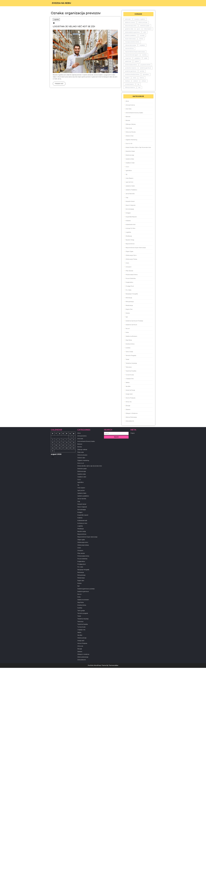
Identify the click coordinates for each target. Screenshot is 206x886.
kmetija (142, 35)
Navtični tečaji (130, 240)
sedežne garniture (130, 71)
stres (134, 77)
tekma (142, 77)
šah (139, 87)
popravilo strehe (145, 64)
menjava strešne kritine (132, 42)
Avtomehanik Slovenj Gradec (134, 112)
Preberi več (58, 83)
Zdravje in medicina (131, 413)
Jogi (127, 197)
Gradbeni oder (130, 163)
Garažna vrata (130, 159)
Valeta (127, 382)
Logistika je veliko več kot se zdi (74, 26)
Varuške (128, 386)
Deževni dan (129, 136)
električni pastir (144, 25)
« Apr (52, 457)
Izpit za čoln (129, 182)
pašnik (137, 61)
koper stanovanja (130, 38)
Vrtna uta (128, 401)
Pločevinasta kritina (131, 274)
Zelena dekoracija (131, 417)
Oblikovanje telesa (131, 259)
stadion (127, 77)
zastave (135, 81)
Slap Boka (129, 340)
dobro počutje (142, 22)
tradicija (127, 81)
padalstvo (137, 58)
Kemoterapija (130, 209)
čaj (138, 84)
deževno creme (130, 22)
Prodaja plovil (130, 286)
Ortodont (128, 267)
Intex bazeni (147, 29)
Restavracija (129, 305)
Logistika (56, 19)
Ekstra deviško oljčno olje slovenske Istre (138, 147)
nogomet (128, 58)
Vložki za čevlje (130, 390)
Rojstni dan (129, 309)
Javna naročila (130, 193)
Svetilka (128, 348)
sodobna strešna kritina (132, 74)
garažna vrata (129, 29)
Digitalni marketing (131, 139)
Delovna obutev (131, 132)
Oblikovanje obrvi (131, 255)
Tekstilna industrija (131, 363)
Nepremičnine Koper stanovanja (136, 247)
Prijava (132, 433)
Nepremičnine (130, 243)
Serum (128, 328)
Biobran (128, 116)
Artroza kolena (130, 105)
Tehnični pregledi (131, 355)
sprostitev (146, 74)
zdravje (144, 81)
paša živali (128, 61)
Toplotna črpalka (131, 371)
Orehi (127, 263)
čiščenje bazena (130, 87)
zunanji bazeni (129, 84)
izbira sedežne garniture (132, 32)
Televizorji (128, 367)
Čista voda (129, 128)
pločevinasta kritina (131, 64)
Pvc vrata (128, 290)
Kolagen (128, 213)
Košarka (128, 220)
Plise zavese (129, 270)
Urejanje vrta (129, 378)
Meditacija (129, 236)
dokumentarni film (130, 25)
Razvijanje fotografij (132, 294)
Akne (127, 101)
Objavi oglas (129, 251)
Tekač (127, 359)
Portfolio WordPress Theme (97, 665)
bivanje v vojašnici (139, 19)
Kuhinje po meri (130, 228)
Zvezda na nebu (61, 3)
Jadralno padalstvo (131, 190)
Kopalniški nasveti (131, 217)
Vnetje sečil (129, 394)
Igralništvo (129, 170)
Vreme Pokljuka (130, 398)
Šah (127, 317)
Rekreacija (129, 297)
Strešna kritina (130, 344)
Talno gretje (129, 351)
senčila (142, 71)
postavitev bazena (130, 68)
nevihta (144, 55)
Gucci (127, 166)
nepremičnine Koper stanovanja (135, 51)
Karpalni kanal (130, 201)
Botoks (128, 120)
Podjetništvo (129, 282)
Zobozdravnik (130, 421)
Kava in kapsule (130, 205)
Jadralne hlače (130, 186)
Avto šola (128, 109)
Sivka (127, 332)
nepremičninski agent (131, 55)
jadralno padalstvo (130, 35)
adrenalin (128, 19)
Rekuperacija (130, 301)
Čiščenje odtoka (131, 124)
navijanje (142, 45)
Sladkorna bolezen (131, 336)
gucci (138, 29)
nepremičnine (129, 48)
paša (145, 58)
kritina (141, 38)
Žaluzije (128, 405)
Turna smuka (130, 375)
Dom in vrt (129, 143)
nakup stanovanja (130, 45)
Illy (126, 174)
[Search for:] (116, 433)
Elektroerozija (130, 155)
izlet (144, 32)
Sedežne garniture (131, 324)
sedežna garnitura (145, 68)
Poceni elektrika (131, 278)
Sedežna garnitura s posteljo (134, 321)
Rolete (128, 313)
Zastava (128, 409)
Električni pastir (130, 151)
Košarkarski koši (130, 224)
